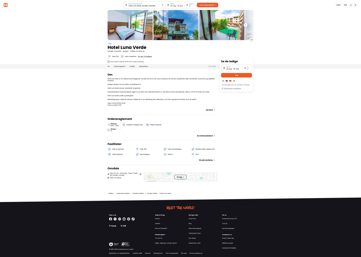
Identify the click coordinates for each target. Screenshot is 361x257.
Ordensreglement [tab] (119, 66)
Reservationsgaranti (195, 228)
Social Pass (192, 218)
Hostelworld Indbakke (229, 248)
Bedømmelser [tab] (143, 66)
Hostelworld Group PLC (229, 218)
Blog (190, 223)
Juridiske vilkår (137, 253)
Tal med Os (158, 238)
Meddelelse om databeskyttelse (119, 253)
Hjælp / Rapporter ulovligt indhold (166, 243)
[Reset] (162, 5)
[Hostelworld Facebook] (110, 219)
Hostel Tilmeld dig (228, 238)
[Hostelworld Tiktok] (133, 219)
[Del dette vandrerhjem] (251, 40)
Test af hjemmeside (172, 253)
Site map (184, 253)
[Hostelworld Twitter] (115, 219)
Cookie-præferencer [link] (195, 253)
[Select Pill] (351, 5)
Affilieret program (227, 243)
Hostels (157, 218)
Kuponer (148, 253)
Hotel (109, 43)
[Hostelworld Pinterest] (128, 219)
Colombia (117, 51)
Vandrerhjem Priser (195, 233)
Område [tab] (132, 66)
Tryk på (224, 223)
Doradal (110, 51)
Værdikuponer (158, 253)
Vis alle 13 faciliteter (145, 56)
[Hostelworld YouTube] (124, 219)
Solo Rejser (192, 238)
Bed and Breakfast (161, 228)
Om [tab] (109, 66)
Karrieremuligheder (228, 228)
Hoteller (157, 223)
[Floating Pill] (245, 25)
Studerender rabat (194, 243)
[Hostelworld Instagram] (119, 219)
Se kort (125, 51)
